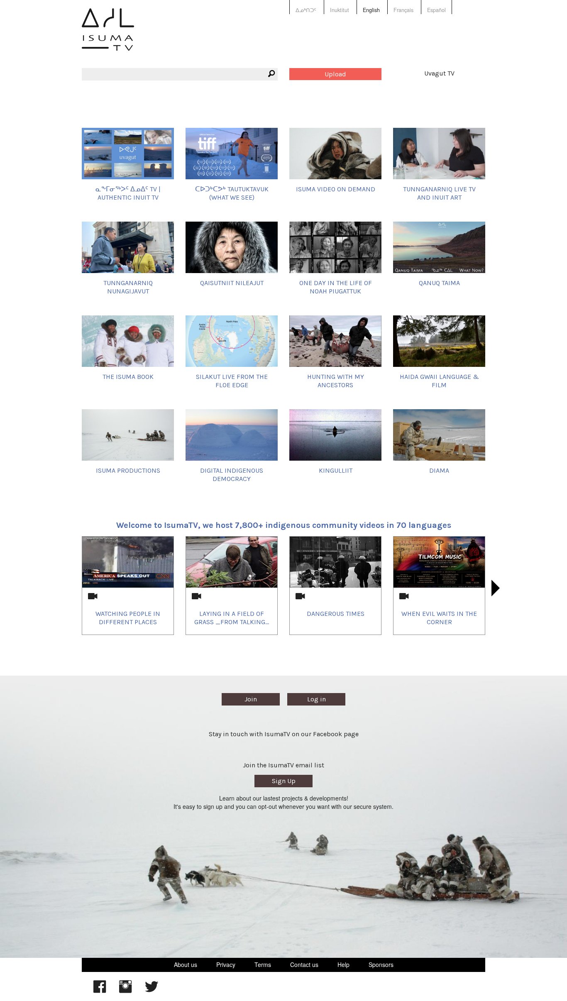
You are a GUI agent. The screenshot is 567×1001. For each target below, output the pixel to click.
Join (250, 699)
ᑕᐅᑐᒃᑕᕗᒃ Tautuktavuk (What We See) (232, 193)
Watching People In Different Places (127, 617)
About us (185, 964)
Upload (335, 74)
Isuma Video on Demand (335, 189)
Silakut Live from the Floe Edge (232, 380)
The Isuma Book (128, 377)
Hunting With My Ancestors (335, 380)
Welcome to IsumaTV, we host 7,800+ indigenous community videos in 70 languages (283, 525)
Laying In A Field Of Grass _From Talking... (231, 617)
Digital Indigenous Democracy (231, 474)
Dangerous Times (335, 614)
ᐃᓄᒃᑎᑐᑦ (306, 10)
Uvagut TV (439, 73)
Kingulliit (335, 470)
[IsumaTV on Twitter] (151, 990)
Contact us (304, 964)
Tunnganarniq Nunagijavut (128, 287)
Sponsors (381, 964)
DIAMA (439, 470)
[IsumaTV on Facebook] (100, 990)
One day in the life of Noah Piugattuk (335, 287)
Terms (262, 964)
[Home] (108, 35)
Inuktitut (339, 10)
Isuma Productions (128, 470)
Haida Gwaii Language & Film (439, 380)
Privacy (225, 964)
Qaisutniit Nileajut (232, 283)
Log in (316, 699)
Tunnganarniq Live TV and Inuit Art (439, 193)
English (371, 10)
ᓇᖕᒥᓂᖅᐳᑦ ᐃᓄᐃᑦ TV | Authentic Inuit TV (128, 193)
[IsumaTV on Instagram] (125, 990)
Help (343, 964)
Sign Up (284, 781)
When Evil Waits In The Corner (439, 617)
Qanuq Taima (439, 283)
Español (436, 10)
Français (403, 10)
